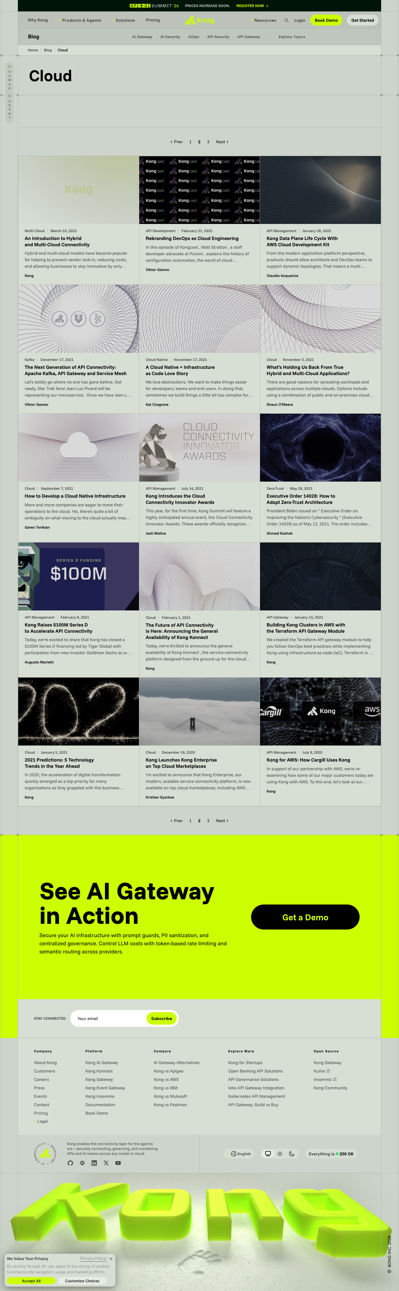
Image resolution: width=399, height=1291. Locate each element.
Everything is (331, 1153)
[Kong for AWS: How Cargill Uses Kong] (320, 742)
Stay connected (50, 1018)
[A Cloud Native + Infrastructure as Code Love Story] (199, 349)
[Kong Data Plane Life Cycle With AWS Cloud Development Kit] (320, 220)
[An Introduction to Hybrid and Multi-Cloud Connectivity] (78, 220)
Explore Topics (290, 36)
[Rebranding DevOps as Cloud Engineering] (199, 220)
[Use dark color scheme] (292, 1154)
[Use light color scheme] (280, 1154)
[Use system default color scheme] (268, 1154)
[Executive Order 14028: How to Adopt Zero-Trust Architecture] (320, 478)
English (239, 1153)
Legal (41, 1121)
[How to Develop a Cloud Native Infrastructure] (78, 478)
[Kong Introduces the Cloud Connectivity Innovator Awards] (199, 478)
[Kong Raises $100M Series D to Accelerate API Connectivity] (78, 609)
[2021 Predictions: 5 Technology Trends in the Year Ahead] (78, 742)
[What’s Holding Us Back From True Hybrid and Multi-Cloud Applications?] (320, 349)
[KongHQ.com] (199, 20)
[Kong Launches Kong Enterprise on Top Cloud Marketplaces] (199, 742)
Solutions (123, 20)
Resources (263, 20)
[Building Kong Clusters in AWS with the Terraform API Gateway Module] (320, 609)
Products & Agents (80, 20)
